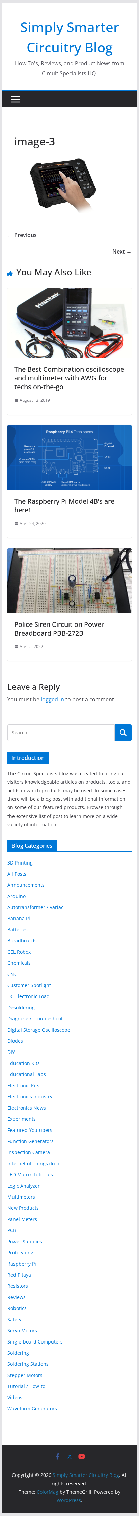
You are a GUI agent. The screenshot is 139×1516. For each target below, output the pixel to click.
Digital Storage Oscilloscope (38, 1030)
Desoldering (21, 1007)
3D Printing (20, 862)
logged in (52, 699)
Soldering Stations (28, 1364)
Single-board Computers (35, 1341)
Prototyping (20, 1252)
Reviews (16, 1297)
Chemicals (19, 963)
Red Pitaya (19, 1275)
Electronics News (26, 1108)
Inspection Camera (28, 1152)
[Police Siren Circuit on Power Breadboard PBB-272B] (69, 553)
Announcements (26, 885)
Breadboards (22, 940)
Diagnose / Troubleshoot (35, 1018)
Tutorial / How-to (26, 1386)
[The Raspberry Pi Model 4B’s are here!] (69, 429)
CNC (12, 974)
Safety (14, 1319)
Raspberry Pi (21, 1263)
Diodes (15, 1041)
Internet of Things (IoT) (33, 1163)
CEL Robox (19, 952)
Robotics (17, 1308)
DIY (11, 1052)
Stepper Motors (25, 1375)
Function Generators (30, 1141)
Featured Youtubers (29, 1130)
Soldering (18, 1353)
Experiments (21, 1119)
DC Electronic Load (28, 996)
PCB (11, 1230)
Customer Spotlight (29, 985)
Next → (122, 251)
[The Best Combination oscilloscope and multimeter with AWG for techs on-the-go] (69, 293)
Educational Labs (26, 1074)
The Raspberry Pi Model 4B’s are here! (64, 505)
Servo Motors (22, 1330)
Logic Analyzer (23, 1185)
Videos (14, 1397)
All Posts (16, 874)
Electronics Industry (29, 1096)
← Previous (22, 235)
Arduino (16, 896)
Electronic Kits (23, 1085)
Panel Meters (22, 1219)
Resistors (17, 1286)
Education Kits (23, 1063)
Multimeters (21, 1197)
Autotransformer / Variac (35, 907)
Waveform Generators (32, 1408)
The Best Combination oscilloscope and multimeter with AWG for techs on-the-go (69, 378)
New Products (23, 1208)
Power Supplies (24, 1241)
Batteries (17, 929)
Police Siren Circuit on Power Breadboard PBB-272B (59, 629)
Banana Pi (18, 918)
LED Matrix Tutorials (30, 1174)
